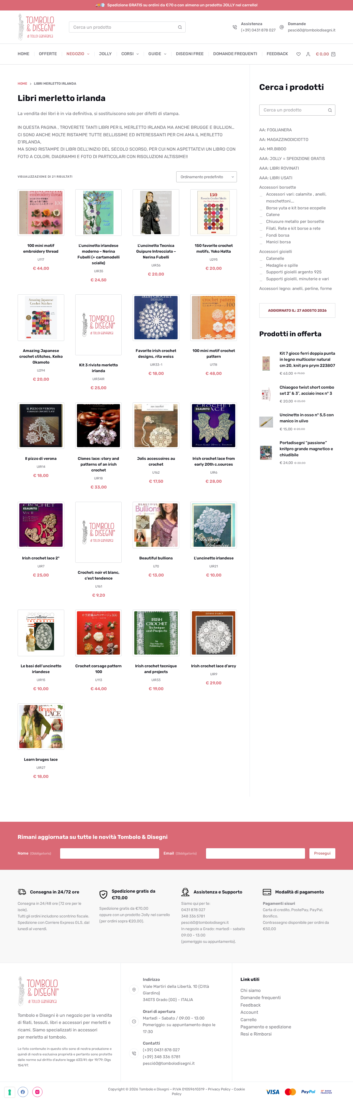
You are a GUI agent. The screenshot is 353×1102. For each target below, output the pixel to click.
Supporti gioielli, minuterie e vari (297, 278)
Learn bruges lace (41, 759)
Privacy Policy (219, 1089)
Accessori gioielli (275, 251)
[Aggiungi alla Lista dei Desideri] (40, 229)
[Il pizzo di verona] (41, 425)
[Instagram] (37, 1092)
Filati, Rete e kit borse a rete (293, 228)
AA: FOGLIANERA (275, 129)
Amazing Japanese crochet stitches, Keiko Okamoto (41, 356)
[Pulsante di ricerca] (180, 27)
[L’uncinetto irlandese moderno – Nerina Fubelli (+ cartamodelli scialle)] (98, 212)
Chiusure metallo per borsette (295, 221)
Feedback (277, 53)
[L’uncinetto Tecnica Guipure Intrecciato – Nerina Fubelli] (156, 212)
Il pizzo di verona (41, 458)
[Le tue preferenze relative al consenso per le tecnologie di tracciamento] (9, 1092)
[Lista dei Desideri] (298, 54)
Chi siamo (250, 990)
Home (23, 53)
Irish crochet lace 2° (41, 558)
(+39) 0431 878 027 (258, 30)
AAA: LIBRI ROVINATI (279, 168)
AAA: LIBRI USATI (275, 177)
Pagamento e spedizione (265, 1026)
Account (249, 1012)
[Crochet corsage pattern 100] (98, 633)
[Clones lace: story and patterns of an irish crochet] (98, 425)
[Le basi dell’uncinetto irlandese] (41, 633)
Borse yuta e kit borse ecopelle (296, 208)
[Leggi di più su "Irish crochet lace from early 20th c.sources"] (200, 442)
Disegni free (190, 53)
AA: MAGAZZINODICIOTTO (283, 139)
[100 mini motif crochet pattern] (213, 317)
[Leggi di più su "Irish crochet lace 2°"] (28, 541)
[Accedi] (308, 54)
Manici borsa (278, 242)
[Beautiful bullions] (156, 525)
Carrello (248, 1019)
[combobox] (122, 27)
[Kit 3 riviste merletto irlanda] (98, 324)
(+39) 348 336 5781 (161, 1056)
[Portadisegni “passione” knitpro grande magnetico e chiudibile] (266, 453)
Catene (273, 214)
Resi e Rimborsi (256, 1034)
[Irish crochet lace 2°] (41, 525)
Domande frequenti (235, 53)
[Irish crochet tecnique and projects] (156, 633)
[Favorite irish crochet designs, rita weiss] (156, 317)
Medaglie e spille (282, 265)
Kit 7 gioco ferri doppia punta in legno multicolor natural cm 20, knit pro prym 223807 (307, 359)
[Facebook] (23, 1092)
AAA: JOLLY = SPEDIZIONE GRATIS (292, 158)
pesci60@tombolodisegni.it (311, 30)
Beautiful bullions (156, 558)
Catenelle (275, 258)
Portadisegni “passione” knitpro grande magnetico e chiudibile (306, 448)
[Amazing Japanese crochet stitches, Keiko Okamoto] (41, 317)
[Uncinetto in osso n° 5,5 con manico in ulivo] (266, 422)
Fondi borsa (277, 235)
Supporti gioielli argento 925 (294, 272)
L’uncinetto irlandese (214, 558)
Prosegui (322, 853)
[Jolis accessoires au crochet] (156, 425)
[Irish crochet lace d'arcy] (213, 633)
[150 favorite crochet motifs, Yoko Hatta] (213, 212)
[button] (28, 229)
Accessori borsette (277, 187)
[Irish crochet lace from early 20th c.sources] (213, 425)
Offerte (48, 53)
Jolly (105, 53)
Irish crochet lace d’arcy (213, 666)
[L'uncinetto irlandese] (213, 525)
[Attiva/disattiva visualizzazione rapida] (53, 229)
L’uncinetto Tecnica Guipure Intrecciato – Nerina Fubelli (156, 251)
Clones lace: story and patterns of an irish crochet (98, 464)
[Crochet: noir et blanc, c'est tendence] (98, 532)
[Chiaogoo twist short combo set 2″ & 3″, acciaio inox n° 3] (266, 394)
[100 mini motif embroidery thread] (41, 212)
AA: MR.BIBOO (272, 149)
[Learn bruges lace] (41, 726)
